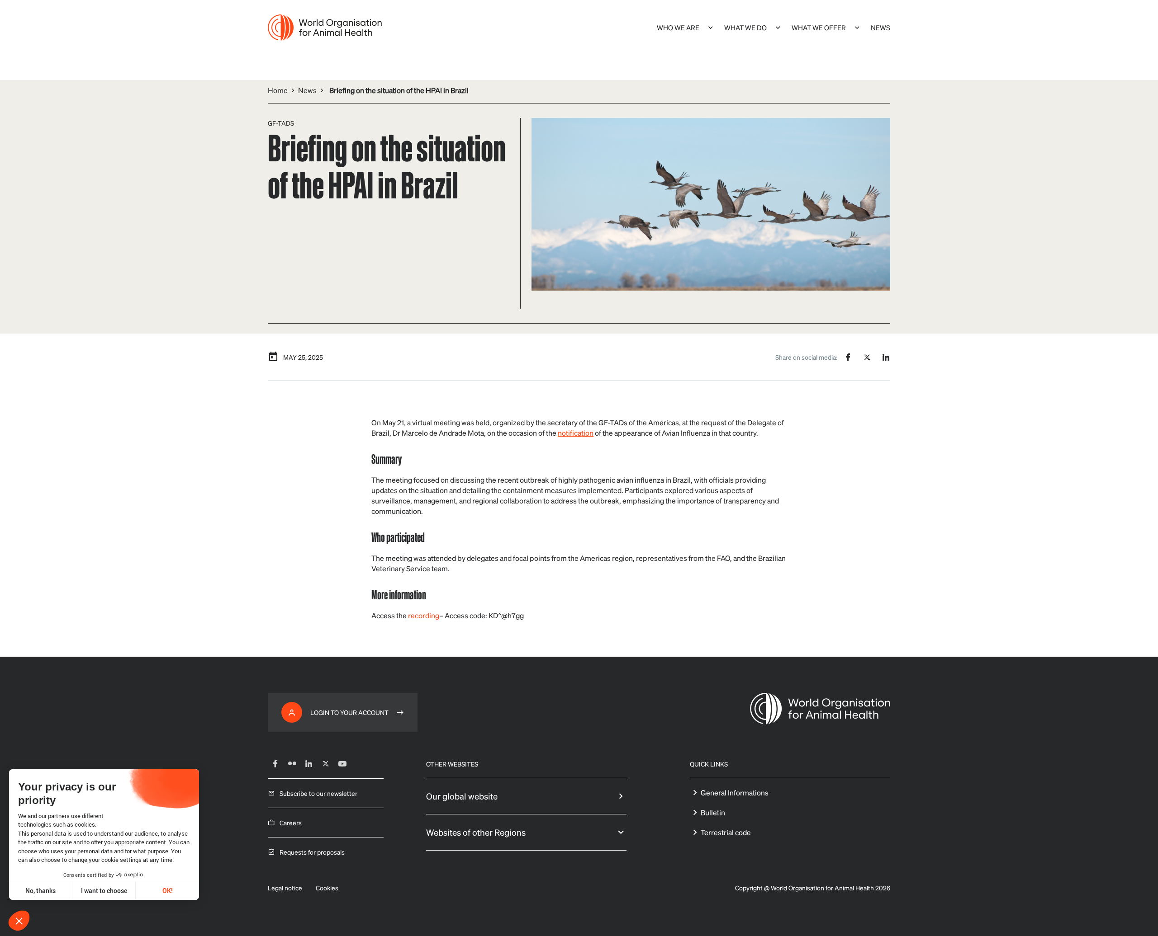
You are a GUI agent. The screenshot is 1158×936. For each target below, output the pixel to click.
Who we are (678, 27)
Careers (291, 822)
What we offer (819, 27)
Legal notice (285, 888)
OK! (167, 890)
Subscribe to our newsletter (318, 793)
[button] (19, 920)
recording (423, 615)
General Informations (735, 792)
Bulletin (713, 812)
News (880, 27)
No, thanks (40, 890)
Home (278, 90)
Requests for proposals (312, 852)
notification (575, 432)
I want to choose (104, 890)
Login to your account (349, 712)
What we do (745, 27)
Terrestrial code (726, 832)
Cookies (327, 888)
